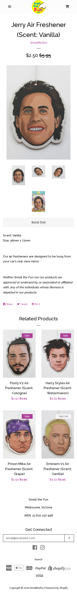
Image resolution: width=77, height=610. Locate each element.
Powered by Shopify (56, 588)
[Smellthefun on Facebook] (34, 548)
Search (38, 559)
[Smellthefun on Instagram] (42, 548)
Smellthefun (38, 42)
